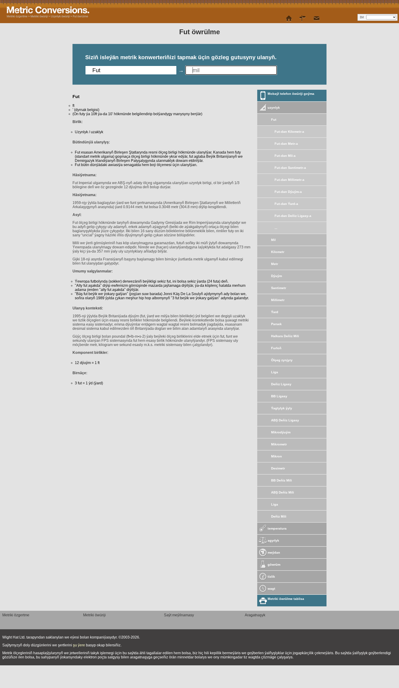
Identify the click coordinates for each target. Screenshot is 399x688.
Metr (274, 264)
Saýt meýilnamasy (179, 615)
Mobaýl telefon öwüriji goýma (291, 94)
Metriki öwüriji (39, 16)
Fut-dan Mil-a (285, 155)
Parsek (276, 324)
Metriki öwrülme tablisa (286, 599)
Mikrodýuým (280, 432)
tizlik (271, 576)
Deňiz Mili (278, 516)
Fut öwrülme (80, 16)
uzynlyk (274, 107)
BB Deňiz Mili (281, 480)
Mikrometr (279, 444)
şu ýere (79, 645)
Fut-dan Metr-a (286, 143)
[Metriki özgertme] (288, 18)
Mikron (276, 456)
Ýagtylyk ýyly (281, 408)
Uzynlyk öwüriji (60, 16)
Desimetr (278, 468)
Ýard (274, 312)
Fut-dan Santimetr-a (290, 168)
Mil (273, 240)
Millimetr (277, 300)
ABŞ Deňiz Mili (282, 492)
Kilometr (277, 252)
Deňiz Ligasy (281, 384)
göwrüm (274, 564)
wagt (271, 588)
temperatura (277, 528)
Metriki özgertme (17, 16)
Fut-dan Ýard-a (286, 204)
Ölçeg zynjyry (282, 360)
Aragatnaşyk (255, 615)
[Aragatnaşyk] (316, 18)
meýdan (274, 552)
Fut (273, 119)
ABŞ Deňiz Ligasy (285, 420)
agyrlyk (273, 540)
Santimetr (278, 288)
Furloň (276, 348)
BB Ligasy (279, 396)
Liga (274, 372)
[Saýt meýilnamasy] (302, 18)
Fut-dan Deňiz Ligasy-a (293, 216)
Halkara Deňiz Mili (285, 336)
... (276, 228)
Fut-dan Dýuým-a (288, 192)
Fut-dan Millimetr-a (289, 180)
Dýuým (276, 276)
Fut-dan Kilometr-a (289, 131)
